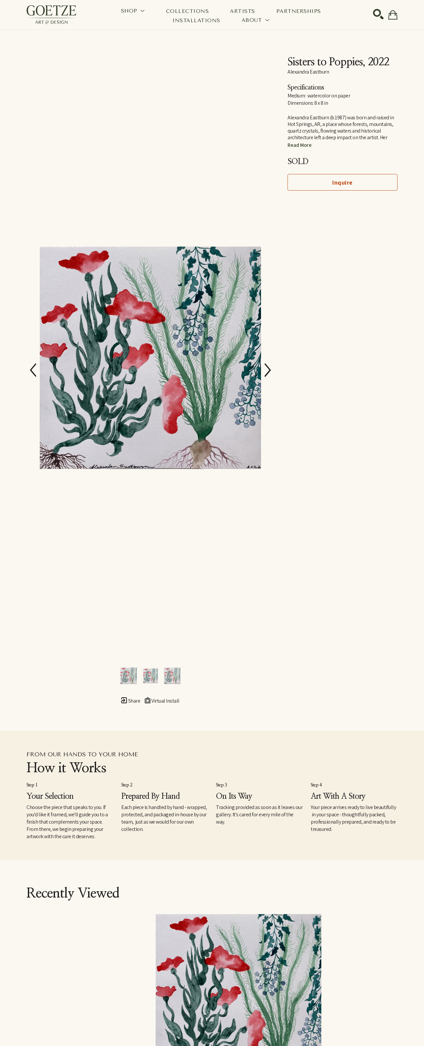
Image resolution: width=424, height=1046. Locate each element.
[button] (133, 10)
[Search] (378, 14)
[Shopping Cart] (393, 15)
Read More (300, 145)
